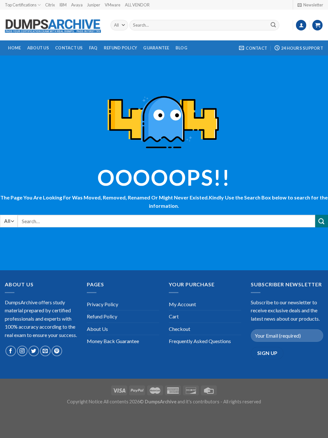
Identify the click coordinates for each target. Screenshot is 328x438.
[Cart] (317, 25)
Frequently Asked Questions (200, 341)
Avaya (77, 4)
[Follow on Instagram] (22, 351)
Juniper (93, 4)
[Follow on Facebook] (10, 351)
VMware (112, 4)
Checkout (179, 329)
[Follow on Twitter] (34, 351)
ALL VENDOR (137, 4)
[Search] (273, 25)
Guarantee (156, 47)
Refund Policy (120, 47)
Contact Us (69, 47)
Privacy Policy (102, 304)
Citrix (50, 4)
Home (14, 47)
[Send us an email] (45, 351)
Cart (174, 316)
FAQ (93, 47)
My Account (182, 304)
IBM (63, 4)
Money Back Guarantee (113, 341)
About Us (38, 47)
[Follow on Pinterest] (57, 351)
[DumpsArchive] (53, 25)
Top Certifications (21, 4)
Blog (181, 47)
